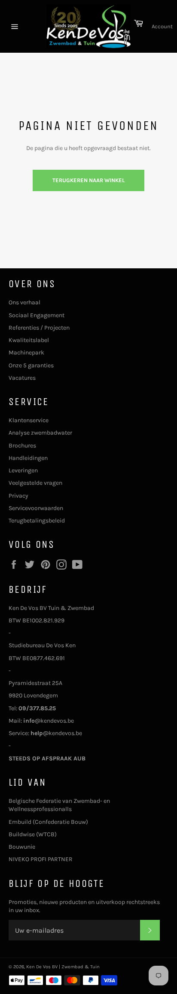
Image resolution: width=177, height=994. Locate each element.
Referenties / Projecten (39, 327)
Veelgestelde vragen (35, 482)
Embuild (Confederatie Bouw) (48, 822)
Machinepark (26, 352)
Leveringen (23, 470)
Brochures (22, 445)
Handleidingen (28, 458)
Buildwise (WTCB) (33, 834)
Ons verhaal (24, 302)
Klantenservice (29, 420)
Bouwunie (22, 846)
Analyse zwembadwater (40, 432)
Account (162, 26)
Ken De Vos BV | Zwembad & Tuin (63, 967)
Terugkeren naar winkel (88, 180)
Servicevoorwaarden (36, 508)
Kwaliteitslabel (29, 340)
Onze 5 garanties (31, 365)
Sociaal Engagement (36, 315)
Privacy (18, 495)
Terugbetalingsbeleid (37, 520)
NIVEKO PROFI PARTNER (41, 859)
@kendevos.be (48, 720)
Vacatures (22, 377)
